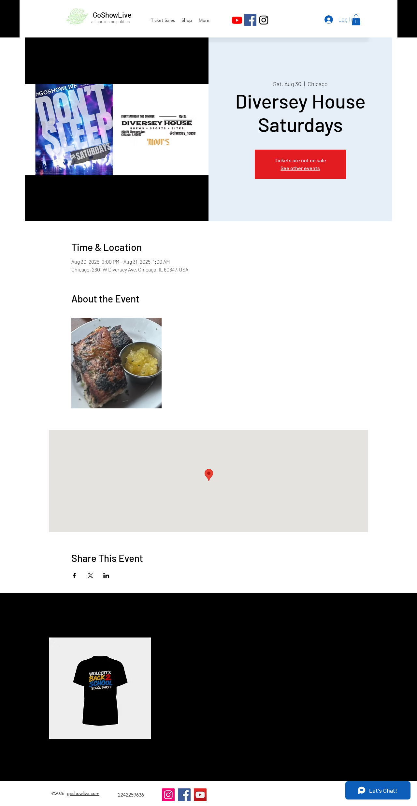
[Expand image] (116, 363)
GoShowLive (112, 14)
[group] (208, 699)
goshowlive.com (83, 793)
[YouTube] (200, 794)
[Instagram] (168, 794)
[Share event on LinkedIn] (106, 575)
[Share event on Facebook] (74, 575)
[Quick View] (100, 688)
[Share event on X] (90, 575)
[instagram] (264, 20)
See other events (300, 168)
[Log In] (328, 19)
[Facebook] (250, 20)
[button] (356, 19)
